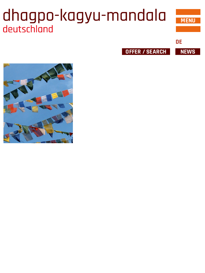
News (187, 51)
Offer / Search (145, 51)
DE (179, 42)
